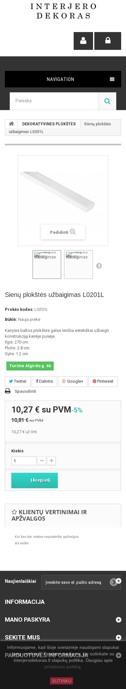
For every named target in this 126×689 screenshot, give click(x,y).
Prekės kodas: (19, 309)
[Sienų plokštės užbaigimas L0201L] (47, 264)
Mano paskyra (27, 619)
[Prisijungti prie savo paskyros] (107, 41)
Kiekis (17, 450)
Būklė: (11, 319)
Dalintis (45, 381)
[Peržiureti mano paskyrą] (83, 41)
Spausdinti (25, 391)
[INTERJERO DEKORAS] (63, 11)
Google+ (74, 381)
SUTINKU (61, 680)
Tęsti (99, 265)
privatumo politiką (62, 667)
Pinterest (104, 381)
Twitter (19, 381)
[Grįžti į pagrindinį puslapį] (11, 124)
